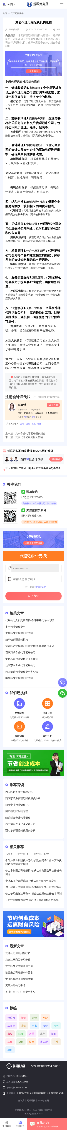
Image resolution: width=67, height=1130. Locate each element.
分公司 (11, 1017)
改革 (31, 1033)
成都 (20, 1041)
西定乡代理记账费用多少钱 (20, 830)
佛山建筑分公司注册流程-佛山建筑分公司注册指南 (33, 887)
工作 (10, 1041)
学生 (56, 1041)
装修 (23, 1025)
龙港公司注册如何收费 (17, 953)
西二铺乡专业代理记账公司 (20, 824)
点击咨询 (33, 71)
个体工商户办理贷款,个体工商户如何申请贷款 (30, 880)
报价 (45, 1025)
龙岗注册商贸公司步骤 (17, 959)
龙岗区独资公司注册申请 (19, 966)
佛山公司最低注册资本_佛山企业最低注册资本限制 (33, 893)
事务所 (44, 1041)
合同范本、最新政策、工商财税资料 (40, 522)
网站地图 (31, 1100)
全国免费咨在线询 (33, 543)
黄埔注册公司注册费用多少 (20, 992)
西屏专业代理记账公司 (17, 805)
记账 (39, 423)
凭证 (23, 1017)
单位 (10, 1049)
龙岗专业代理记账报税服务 (30, 433)
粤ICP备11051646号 (33, 1113)
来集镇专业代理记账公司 (19, 633)
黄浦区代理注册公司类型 (19, 979)
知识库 (21, 1100)
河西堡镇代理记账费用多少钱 (21, 671)
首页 (5, 13)
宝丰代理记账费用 (15, 626)
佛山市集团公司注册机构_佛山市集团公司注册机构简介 (33, 872)
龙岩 (22, 423)
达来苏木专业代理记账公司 (20, 665)
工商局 (11, 1025)
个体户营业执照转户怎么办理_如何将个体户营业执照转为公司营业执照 (33, 862)
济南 (31, 1041)
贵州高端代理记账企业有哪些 (21, 659)
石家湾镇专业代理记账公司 (20, 652)
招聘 (56, 1025)
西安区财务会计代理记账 (19, 792)
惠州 (42, 1033)
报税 (34, 423)
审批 (34, 1025)
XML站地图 (43, 1100)
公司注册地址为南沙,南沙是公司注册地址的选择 (32, 900)
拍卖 (53, 1033)
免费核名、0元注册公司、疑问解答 (39, 503)
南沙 (45, 1017)
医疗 (20, 1033)
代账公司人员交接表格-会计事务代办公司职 (29, 620)
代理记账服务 (17, 13)
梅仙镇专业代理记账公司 (19, 678)
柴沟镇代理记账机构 (16, 639)
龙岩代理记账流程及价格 (29, 437)
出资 (10, 1033)
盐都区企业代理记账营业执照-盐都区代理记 (29, 646)
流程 (28, 423)
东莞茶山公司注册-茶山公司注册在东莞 (27, 854)
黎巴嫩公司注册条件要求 (19, 972)
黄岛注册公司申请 (15, 985)
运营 (34, 1017)
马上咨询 (53, 405)
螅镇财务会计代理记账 (17, 817)
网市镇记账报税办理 (16, 811)
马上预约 (33, 595)
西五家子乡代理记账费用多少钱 (22, 798)
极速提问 (56, 459)
